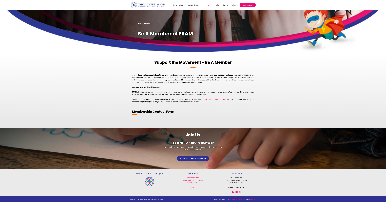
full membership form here (215, 99)
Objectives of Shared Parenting (193, 180)
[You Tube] (236, 192)
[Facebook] (233, 192)
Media (217, 5)
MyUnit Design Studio (235, 199)
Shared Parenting (193, 178)
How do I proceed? (193, 182)
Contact (233, 5)
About (181, 5)
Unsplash (253, 199)
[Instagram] (240, 192)
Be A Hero (207, 5)
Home (175, 5)
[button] (248, 5)
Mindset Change (193, 5)
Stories (225, 5)
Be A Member (193, 185)
